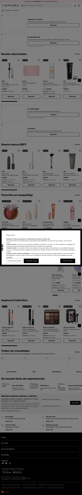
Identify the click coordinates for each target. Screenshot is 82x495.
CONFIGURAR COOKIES (14, 260)
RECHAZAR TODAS (31, 260)
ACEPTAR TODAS (68, 260)
